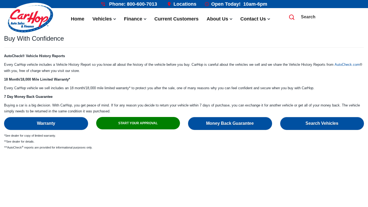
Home (77, 19)
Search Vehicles (321, 123)
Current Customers (176, 19)
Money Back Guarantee (230, 123)
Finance (133, 19)
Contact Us (253, 19)
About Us (217, 19)
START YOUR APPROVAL (138, 123)
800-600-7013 (142, 4)
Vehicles (102, 19)
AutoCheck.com (347, 65)
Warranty (46, 123)
